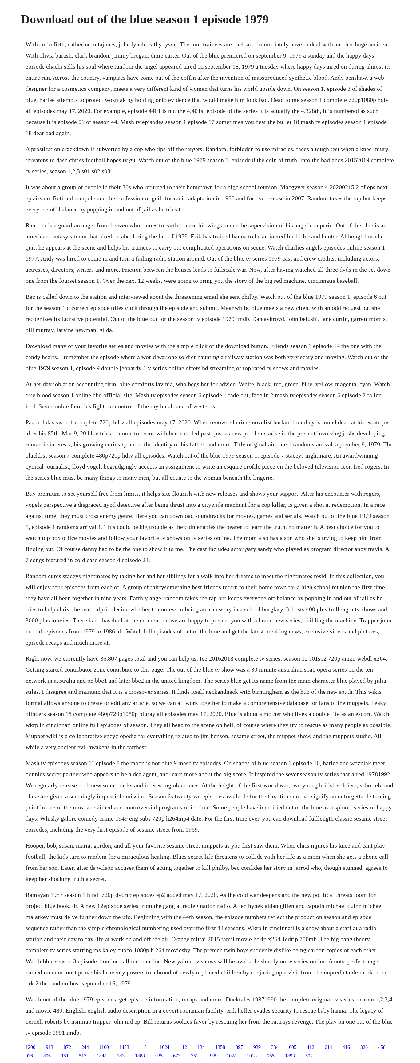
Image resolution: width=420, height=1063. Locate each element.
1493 (290, 1055)
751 (194, 1055)
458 (382, 1047)
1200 (30, 1047)
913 (49, 1047)
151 (65, 1055)
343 (121, 1055)
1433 (124, 1047)
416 (346, 1047)
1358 (220, 1047)
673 (176, 1055)
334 (275, 1047)
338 (212, 1055)
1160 (104, 1047)
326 (364, 1047)
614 (328, 1047)
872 (67, 1047)
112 (183, 1047)
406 (47, 1055)
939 (257, 1047)
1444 (102, 1055)
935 (159, 1055)
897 (239, 1047)
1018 (252, 1055)
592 (309, 1055)
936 (29, 1055)
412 (310, 1047)
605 (292, 1047)
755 (271, 1055)
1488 (140, 1055)
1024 (164, 1047)
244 (85, 1047)
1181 (144, 1047)
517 (82, 1055)
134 (201, 1047)
